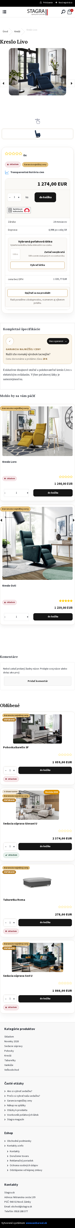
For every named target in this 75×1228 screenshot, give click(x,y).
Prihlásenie (48, 2)
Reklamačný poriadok (21, 1161)
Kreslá (17, 31)
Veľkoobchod (11, 1070)
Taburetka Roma (14, 900)
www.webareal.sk (36, 1223)
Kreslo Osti (9, 586)
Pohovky (9, 1051)
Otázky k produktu (17, 1110)
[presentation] (3, 83)
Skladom (9, 1037)
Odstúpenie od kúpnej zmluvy (26, 1170)
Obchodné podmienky (19, 1141)
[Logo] (37, 12)
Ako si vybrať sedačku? (19, 1091)
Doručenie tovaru (19, 1156)
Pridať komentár (38, 681)
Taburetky (10, 1060)
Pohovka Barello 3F (16, 747)
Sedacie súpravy (13, 1046)
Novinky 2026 (11, 1041)
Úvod (5, 31)
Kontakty (15, 1151)
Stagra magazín (15, 1119)
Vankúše (8, 1065)
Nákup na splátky (16, 1105)
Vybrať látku (37, 265)
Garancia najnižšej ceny (19, 1101)
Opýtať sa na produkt (37, 293)
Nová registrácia (65, 2)
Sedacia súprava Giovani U (20, 824)
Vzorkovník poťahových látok (23, 1115)
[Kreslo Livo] (37, 72)
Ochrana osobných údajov (24, 1165)
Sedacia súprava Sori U (18, 976)
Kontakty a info (15, 1146)
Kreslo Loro (9, 462)
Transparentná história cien (27, 172)
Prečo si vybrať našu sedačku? (23, 1096)
